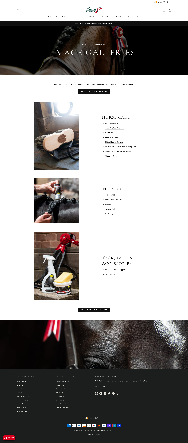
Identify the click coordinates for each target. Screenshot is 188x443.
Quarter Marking (111, 209)
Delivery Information (62, 381)
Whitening (109, 214)
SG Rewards (60, 396)
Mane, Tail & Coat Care (113, 200)
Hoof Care (109, 132)
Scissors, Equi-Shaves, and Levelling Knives (121, 146)
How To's (105, 16)
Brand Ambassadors (23, 396)
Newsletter (59, 393)
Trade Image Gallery (23, 411)
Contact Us (20, 385)
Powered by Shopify (94, 434)
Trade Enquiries (21, 407)
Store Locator (125, 16)
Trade (140, 16)
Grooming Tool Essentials (114, 128)
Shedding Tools (111, 156)
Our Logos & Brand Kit (94, 91)
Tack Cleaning (110, 274)
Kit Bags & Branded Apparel (115, 270)
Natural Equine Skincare (114, 142)
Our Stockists (21, 404)
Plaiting (108, 204)
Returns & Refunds (62, 389)
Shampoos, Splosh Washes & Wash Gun (120, 151)
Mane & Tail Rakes (112, 137)
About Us (19, 389)
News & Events (21, 381)
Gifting (79, 16)
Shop (65, 16)
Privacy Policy (60, 385)
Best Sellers (51, 16)
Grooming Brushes (112, 123)
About (92, 16)
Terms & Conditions (62, 404)
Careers (19, 393)
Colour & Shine (111, 195)
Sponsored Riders (22, 400)
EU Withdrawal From (62, 407)
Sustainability (60, 400)
